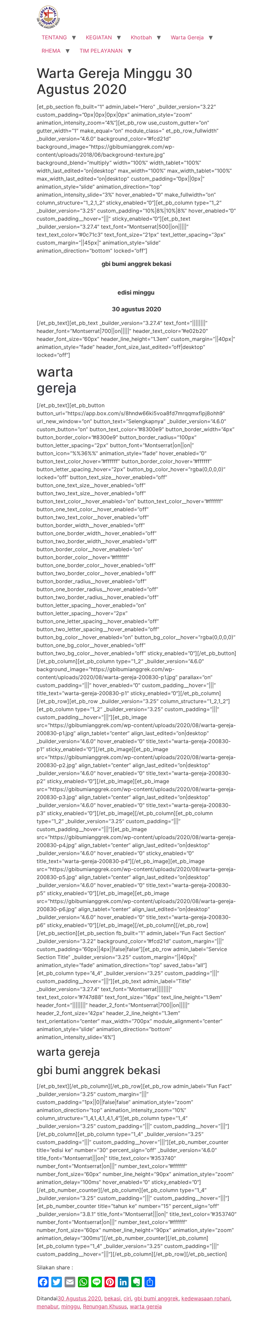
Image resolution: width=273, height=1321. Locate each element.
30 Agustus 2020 (79, 1298)
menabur (47, 1306)
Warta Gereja (187, 37)
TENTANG (54, 37)
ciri (127, 1298)
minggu (70, 1306)
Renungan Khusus (105, 1306)
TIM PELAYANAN (101, 50)
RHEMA (51, 50)
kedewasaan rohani (205, 1298)
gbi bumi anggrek (156, 1298)
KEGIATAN (99, 37)
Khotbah (141, 37)
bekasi (112, 1298)
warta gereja (146, 1306)
